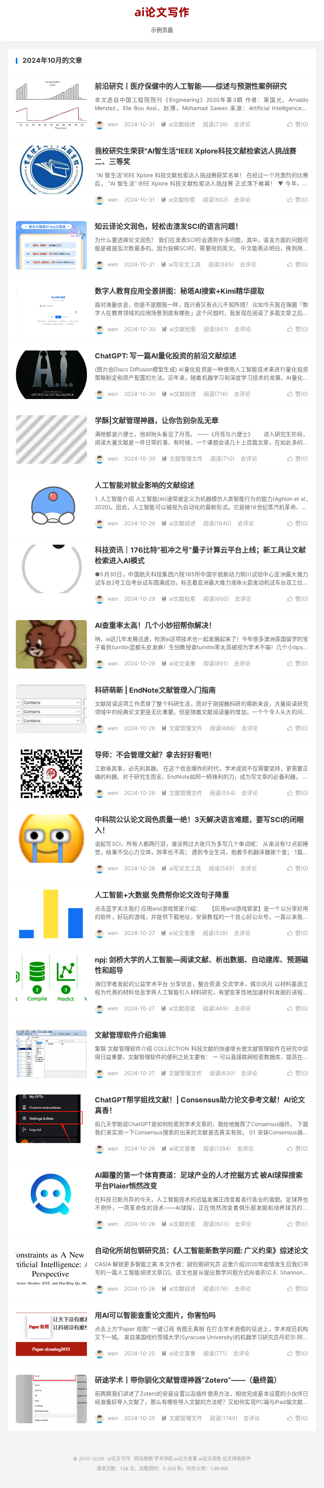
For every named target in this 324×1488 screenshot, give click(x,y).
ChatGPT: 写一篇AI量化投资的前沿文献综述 (165, 356)
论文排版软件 (236, 1459)
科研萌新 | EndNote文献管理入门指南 (155, 690)
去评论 (242, 124)
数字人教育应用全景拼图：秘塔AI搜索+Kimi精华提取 (179, 291)
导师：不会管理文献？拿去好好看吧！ (155, 755)
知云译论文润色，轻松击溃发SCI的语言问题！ (168, 226)
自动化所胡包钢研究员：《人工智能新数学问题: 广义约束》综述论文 (201, 1250)
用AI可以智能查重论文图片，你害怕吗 (155, 1315)
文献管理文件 (182, 458)
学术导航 (163, 1459)
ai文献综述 (178, 124)
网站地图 (143, 1459)
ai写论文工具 (181, 264)
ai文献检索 (178, 199)
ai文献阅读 (178, 1008)
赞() (297, 124)
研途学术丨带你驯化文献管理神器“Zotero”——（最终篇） (188, 1380)
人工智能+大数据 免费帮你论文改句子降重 (162, 895)
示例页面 (162, 29)
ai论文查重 (178, 663)
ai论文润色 (209, 1459)
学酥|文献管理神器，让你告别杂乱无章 (157, 420)
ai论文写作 (162, 12)
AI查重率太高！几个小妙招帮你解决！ (155, 625)
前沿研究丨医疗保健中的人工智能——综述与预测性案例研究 (191, 86)
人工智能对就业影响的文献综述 (144, 485)
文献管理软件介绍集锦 (130, 1035)
